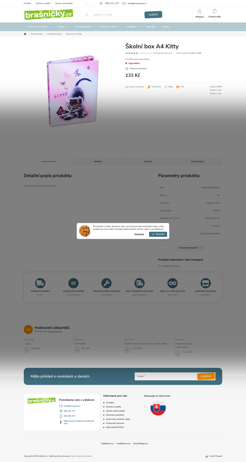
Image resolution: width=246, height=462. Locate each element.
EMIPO (216, 210)
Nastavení (139, 234)
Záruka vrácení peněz (64, 3)
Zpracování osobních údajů (118, 419)
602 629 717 (69, 416)
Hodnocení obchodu (115, 423)
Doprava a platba (43, 3)
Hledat (153, 14)
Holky (217, 203)
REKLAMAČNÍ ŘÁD (115, 427)
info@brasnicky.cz (72, 406)
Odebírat (206, 376)
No (218, 195)
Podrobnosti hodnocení (162, 53)
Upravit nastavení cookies (81, 456)
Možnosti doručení (138, 68)
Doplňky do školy (170, 266)
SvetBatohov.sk (123, 443)
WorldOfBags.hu (140, 443)
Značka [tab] (197, 161)
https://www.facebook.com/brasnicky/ (79, 422)
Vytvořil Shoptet (215, 456)
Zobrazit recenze (55, 331)
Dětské (209, 203)
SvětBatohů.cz (107, 443)
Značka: (216, 86)
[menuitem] (39, 26)
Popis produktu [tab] (48, 161)
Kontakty (27, 3)
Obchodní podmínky (115, 415)
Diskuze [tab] (147, 161)
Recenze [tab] (98, 161)
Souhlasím (159, 234)
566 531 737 (69, 411)
